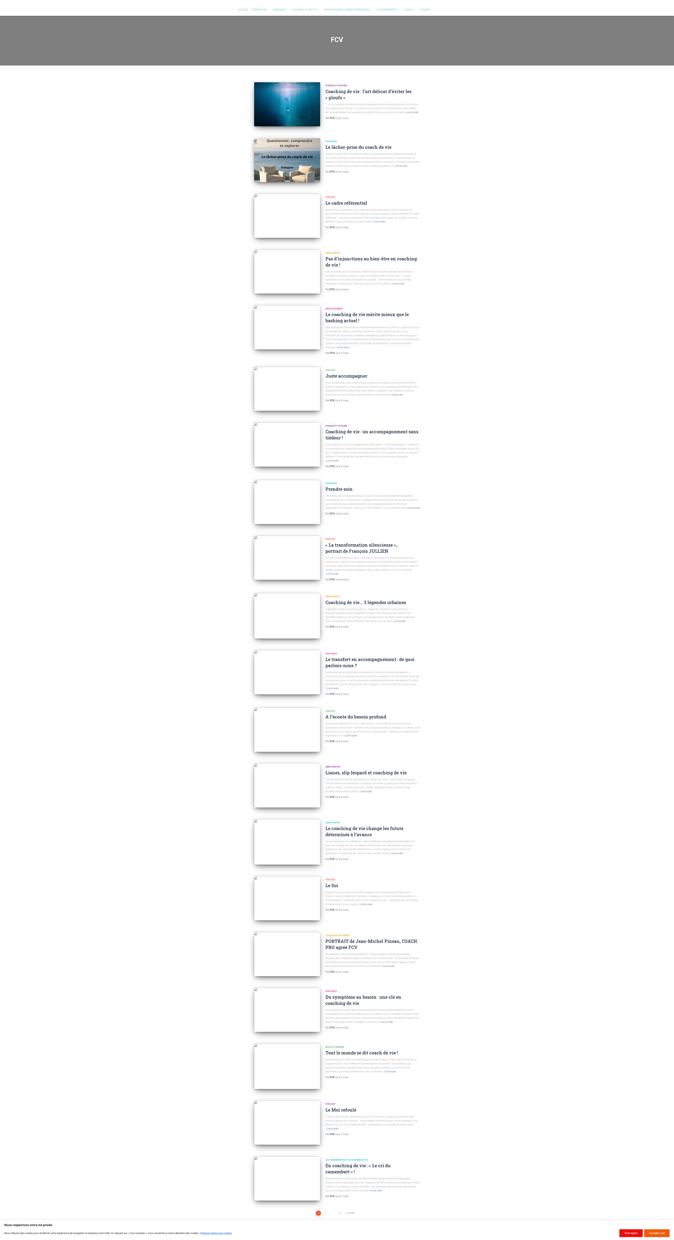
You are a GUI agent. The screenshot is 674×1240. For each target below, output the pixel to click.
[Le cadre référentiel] (287, 216)
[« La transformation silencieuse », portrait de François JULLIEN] (287, 558)
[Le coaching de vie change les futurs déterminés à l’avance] (287, 842)
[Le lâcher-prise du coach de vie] (287, 160)
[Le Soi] (287, 898)
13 (339, 1213)
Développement (334, 308)
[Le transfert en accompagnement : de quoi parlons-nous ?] (287, 672)
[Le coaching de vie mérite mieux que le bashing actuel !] (287, 327)
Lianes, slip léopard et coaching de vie (366, 773)
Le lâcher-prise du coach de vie (358, 147)
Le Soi (331, 885)
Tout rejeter (631, 1233)
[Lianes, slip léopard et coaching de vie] (287, 785)
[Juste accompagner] (287, 389)
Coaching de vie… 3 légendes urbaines (365, 602)
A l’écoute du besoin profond (356, 717)
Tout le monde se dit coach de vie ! (361, 1053)
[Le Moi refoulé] (287, 1123)
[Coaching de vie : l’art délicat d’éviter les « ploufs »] (287, 104)
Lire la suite (412, 112)
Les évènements (386, 9)
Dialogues (331, 141)
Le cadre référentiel (346, 203)
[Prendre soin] (287, 502)
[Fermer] (670, 1223)
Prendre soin (339, 489)
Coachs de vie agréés (337, 935)
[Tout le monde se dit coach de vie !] (287, 1066)
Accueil (243, 9)
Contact (425, 9)
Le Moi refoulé (340, 1110)
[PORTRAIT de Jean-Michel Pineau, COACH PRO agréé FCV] (287, 954)
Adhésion (279, 9)
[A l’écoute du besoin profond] (287, 730)
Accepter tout (657, 1233)
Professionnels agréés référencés (346, 9)
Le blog (408, 9)
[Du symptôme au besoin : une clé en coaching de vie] (287, 1010)
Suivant (350, 1213)
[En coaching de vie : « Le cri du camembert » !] (287, 1179)
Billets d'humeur (334, 1047)
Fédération (259, 9)
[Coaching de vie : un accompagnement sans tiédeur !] (287, 445)
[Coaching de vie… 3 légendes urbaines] (287, 616)
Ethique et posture (336, 85)
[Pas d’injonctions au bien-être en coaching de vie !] (287, 272)
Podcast (330, 197)
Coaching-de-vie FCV (304, 9)
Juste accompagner (346, 376)
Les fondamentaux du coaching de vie (346, 1160)
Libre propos (332, 253)
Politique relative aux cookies (216, 1233)
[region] (337, 1230)
